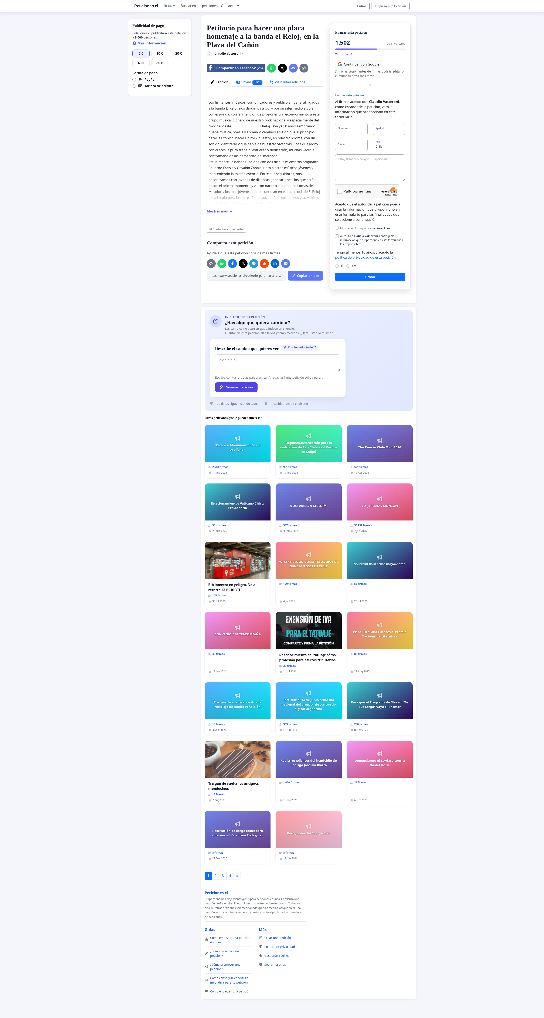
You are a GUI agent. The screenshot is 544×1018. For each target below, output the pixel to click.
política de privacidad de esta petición (365, 257)
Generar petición (239, 387)
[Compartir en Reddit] (264, 263)
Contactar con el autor (228, 229)
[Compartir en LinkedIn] (275, 263)
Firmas (250, 82)
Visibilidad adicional (290, 82)
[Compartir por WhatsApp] (271, 68)
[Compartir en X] (282, 68)
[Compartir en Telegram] (253, 263)
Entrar (361, 6)
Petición (221, 82)
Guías (210, 929)
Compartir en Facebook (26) (239, 68)
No (354, 265)
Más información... (153, 43)
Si (342, 265)
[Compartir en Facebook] (232, 263)
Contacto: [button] (228, 6)
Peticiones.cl (146, 6)
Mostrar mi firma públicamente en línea (365, 228)
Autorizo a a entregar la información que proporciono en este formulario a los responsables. (372, 240)
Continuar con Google (361, 64)
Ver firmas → (344, 54)
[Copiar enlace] (303, 68)
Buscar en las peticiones (199, 6)
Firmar (370, 277)
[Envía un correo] (293, 68)
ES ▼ (172, 5)
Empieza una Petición (390, 6)
